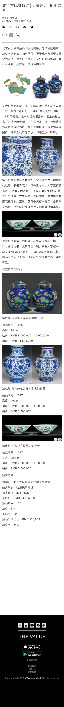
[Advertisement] (32, 571)
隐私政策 (32, 672)
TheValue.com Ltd (32, 677)
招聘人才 (32, 669)
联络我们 (32, 666)
